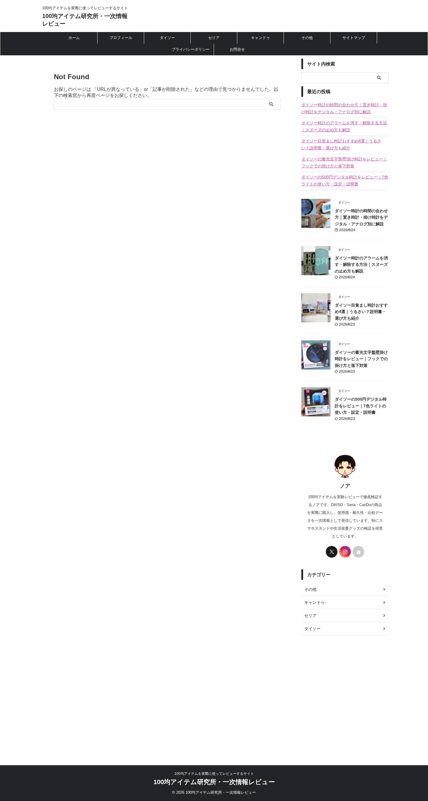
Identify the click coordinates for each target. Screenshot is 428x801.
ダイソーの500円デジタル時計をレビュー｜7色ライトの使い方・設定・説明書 (344, 180)
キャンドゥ (260, 38)
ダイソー (167, 38)
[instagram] (345, 552)
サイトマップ (353, 38)
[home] (358, 552)
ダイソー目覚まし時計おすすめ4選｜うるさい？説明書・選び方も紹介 (341, 144)
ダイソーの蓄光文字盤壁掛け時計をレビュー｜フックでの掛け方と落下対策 (344, 162)
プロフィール (120, 38)
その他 (307, 38)
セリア (214, 38)
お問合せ (237, 49)
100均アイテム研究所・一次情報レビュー (214, 782)
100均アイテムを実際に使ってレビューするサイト (214, 774)
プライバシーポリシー (191, 49)
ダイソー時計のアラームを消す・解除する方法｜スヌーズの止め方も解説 (344, 126)
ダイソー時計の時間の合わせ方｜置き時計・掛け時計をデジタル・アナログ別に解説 (344, 108)
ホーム (74, 38)
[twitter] (331, 552)
